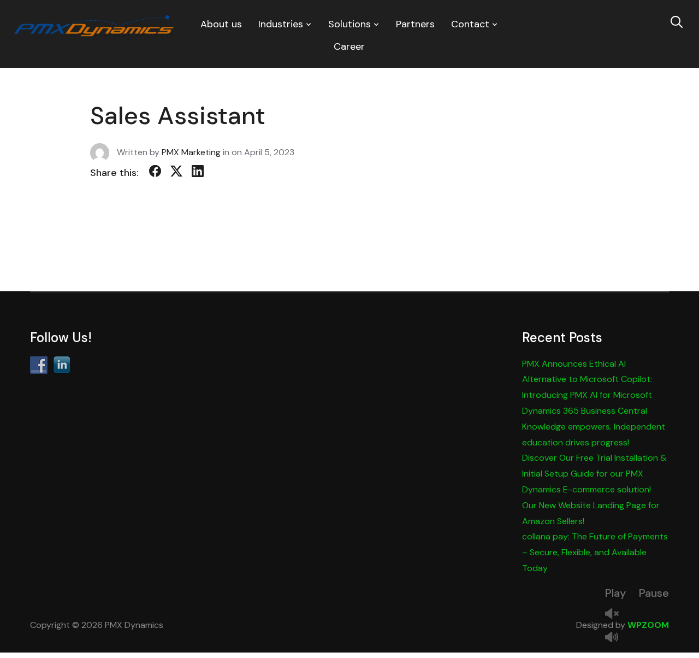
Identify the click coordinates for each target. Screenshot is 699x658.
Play (615, 593)
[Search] (677, 21)
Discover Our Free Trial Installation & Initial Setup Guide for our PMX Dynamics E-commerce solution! (594, 473)
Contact (470, 24)
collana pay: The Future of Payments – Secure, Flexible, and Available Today (595, 552)
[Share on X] (176, 173)
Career (349, 46)
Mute (616, 638)
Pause (654, 593)
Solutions (349, 24)
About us (221, 24)
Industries (280, 24)
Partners (415, 24)
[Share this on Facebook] (155, 173)
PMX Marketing (191, 151)
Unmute (616, 614)
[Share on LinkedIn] (198, 173)
